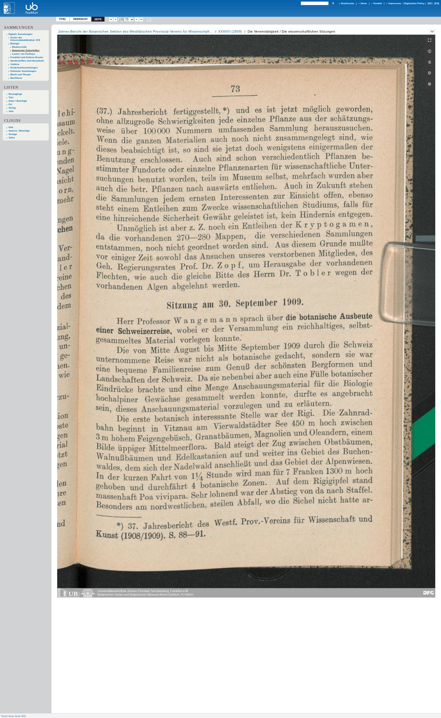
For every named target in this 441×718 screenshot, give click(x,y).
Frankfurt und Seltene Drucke (26, 57)
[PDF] (430, 73)
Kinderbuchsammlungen (24, 67)
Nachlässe (16, 78)
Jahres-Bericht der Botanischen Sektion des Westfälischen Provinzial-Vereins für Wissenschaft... (135, 31)
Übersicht (80, 19)
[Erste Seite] (111, 19)
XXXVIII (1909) (230, 31)
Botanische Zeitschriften (26, 50)
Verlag (12, 107)
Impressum (394, 3)
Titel (62, 19)
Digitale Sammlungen (20, 34)
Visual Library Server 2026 (13, 716)
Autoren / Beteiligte (19, 130)
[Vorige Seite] (115, 19)
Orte (10, 127)
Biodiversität (19, 47)
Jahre (11, 137)
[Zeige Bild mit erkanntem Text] (149, 19)
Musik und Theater (20, 74)
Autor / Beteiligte (17, 101)
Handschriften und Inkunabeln (27, 60)
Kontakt (377, 3)
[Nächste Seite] (136, 19)
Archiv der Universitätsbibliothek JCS (25, 38)
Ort (10, 104)
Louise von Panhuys (23, 54)
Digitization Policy (414, 3)
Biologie (15, 43)
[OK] (333, 3)
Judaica (14, 64)
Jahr (11, 111)
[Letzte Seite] (141, 19)
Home (364, 3)
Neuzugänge (15, 94)
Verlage (12, 134)
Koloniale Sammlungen (23, 71)
